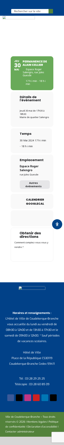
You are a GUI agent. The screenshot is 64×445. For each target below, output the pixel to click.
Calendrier (35, 199)
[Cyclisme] (46, 254)
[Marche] (39, 254)
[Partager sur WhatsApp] (39, 215)
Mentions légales (37, 421)
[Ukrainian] (36, 4)
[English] (27, 4)
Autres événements (33, 184)
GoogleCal (35, 203)
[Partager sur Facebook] (17, 215)
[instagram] (27, 397)
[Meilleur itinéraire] (18, 254)
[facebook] (10, 397)
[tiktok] (53, 397)
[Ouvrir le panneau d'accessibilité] (57, 224)
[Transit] (32, 254)
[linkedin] (44, 397)
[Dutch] (22, 4)
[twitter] (19, 397)
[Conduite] (25, 254)
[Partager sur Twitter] (24, 215)
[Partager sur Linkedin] (31, 215)
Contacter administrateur (19, 431)
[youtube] (36, 397)
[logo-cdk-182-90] (18, 17)
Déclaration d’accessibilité (42, 426)
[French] (32, 4)
